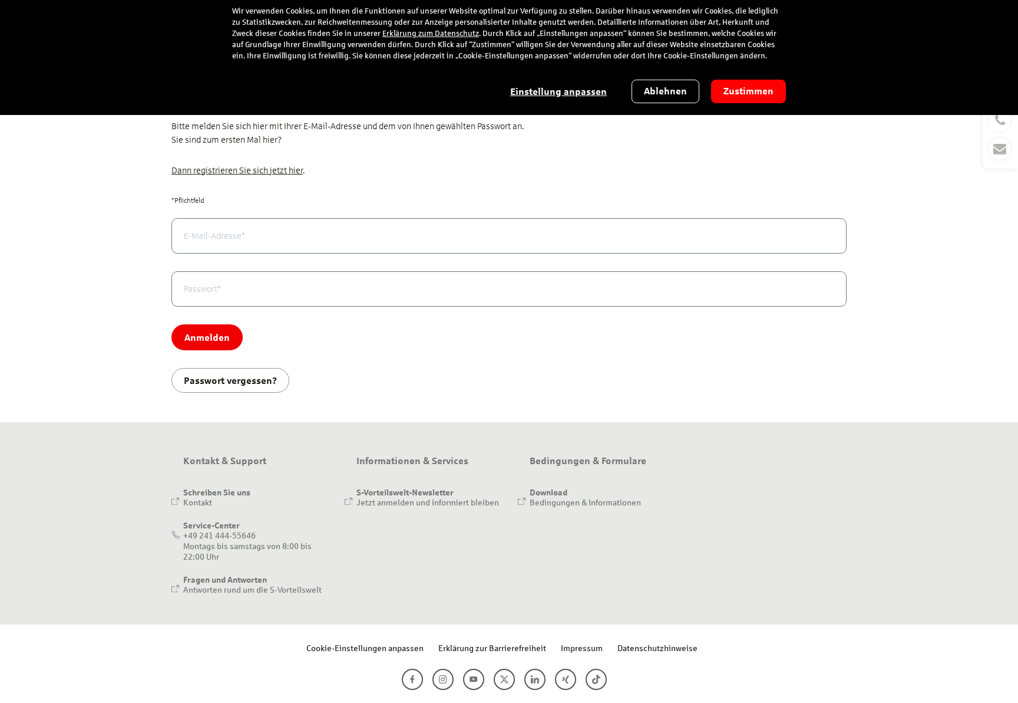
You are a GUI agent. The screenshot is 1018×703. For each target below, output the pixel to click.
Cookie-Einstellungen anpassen (365, 648)
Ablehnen (665, 91)
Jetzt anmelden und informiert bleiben (427, 502)
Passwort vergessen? (230, 380)
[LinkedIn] (535, 679)
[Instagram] (443, 679)
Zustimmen (748, 91)
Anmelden (207, 337)
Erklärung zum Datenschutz (430, 33)
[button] (1000, 134)
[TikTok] (596, 679)
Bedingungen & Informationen (585, 502)
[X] (504, 679)
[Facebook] (412, 679)
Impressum (582, 648)
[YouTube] (473, 679)
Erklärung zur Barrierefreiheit (492, 648)
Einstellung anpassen (558, 92)
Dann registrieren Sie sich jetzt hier (237, 170)
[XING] (565, 679)
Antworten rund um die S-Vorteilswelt (252, 589)
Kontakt (197, 502)
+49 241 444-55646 (219, 535)
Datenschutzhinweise (657, 648)
